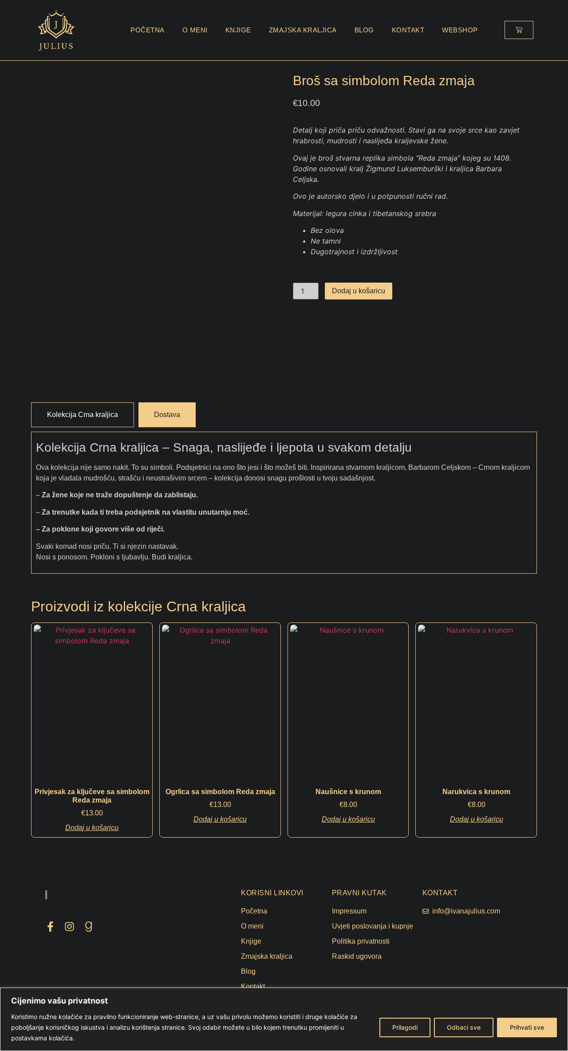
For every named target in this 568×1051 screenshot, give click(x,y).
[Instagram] (69, 926)
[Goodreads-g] (88, 926)
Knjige (238, 30)
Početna (147, 30)
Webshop (460, 30)
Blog (364, 30)
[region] (284, 1019)
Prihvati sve (527, 1027)
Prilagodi (405, 1027)
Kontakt (408, 30)
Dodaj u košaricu (358, 291)
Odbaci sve (464, 1027)
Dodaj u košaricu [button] (91, 827)
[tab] (82, 414)
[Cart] (519, 30)
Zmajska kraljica (303, 30)
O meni (195, 30)
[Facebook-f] (50, 926)
